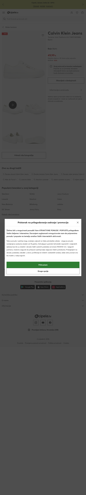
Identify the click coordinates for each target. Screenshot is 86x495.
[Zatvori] (77, 222)
